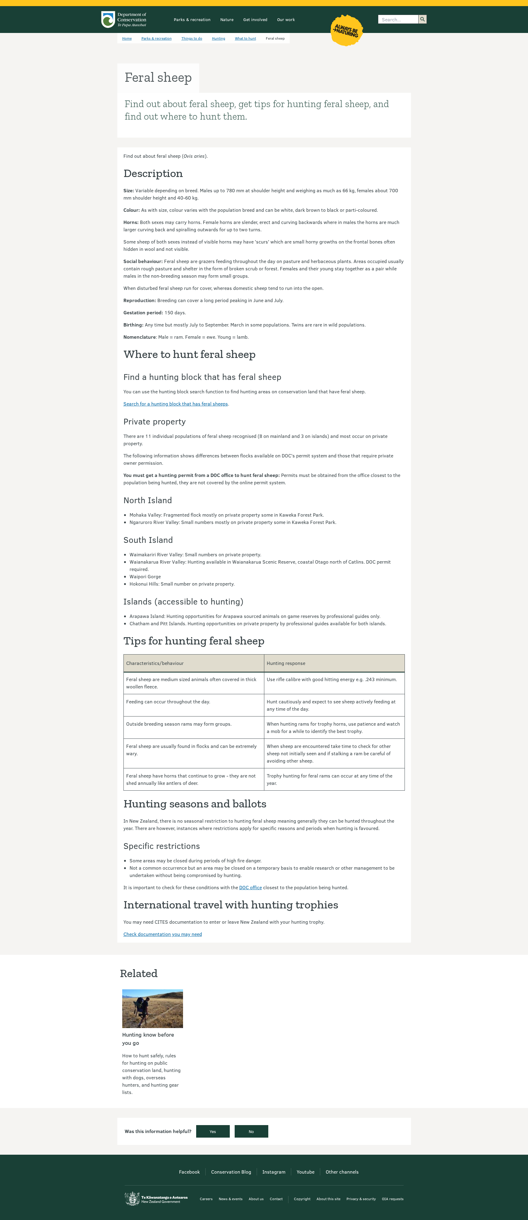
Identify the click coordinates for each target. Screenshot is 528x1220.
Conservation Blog (231, 1171)
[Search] (422, 19)
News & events (231, 1198)
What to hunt (245, 38)
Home (127, 38)
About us (256, 1198)
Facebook (189, 1171)
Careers (206, 1198)
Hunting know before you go (148, 1038)
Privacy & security (361, 1198)
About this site (328, 1198)
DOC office (250, 887)
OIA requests (393, 1198)
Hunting (218, 38)
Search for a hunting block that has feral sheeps (175, 403)
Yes (213, 1131)
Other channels (342, 1171)
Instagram (273, 1171)
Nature (226, 19)
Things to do (192, 38)
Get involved (255, 19)
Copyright (302, 1198)
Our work (286, 19)
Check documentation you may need (162, 934)
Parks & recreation (192, 19)
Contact (276, 1198)
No (251, 1131)
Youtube (305, 1171)
